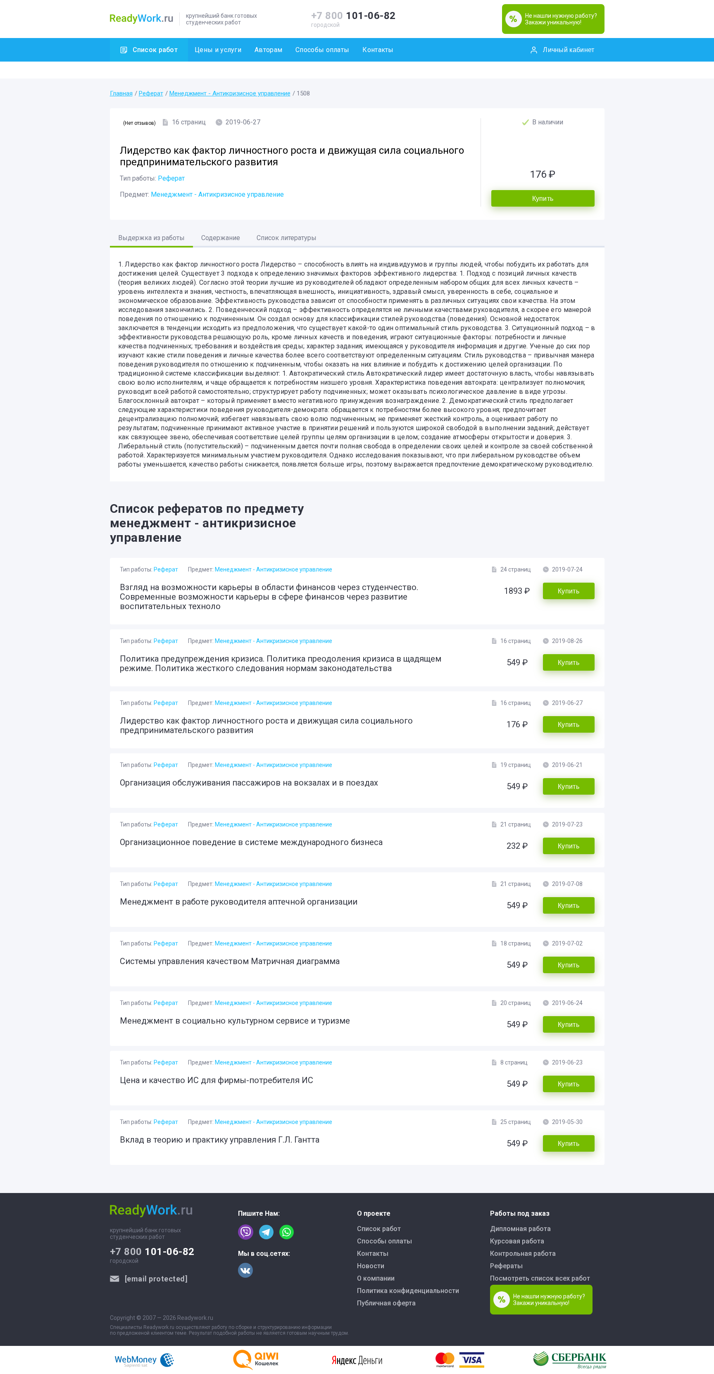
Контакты (377, 50)
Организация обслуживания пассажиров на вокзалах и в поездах (249, 783)
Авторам (268, 50)
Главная (121, 93)
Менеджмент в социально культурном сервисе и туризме (235, 1021)
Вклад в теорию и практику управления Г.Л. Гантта (219, 1140)
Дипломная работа (520, 1229)
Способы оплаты (322, 50)
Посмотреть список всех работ (540, 1278)
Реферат (151, 93)
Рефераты (506, 1266)
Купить (543, 198)
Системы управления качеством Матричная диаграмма (230, 961)
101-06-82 (353, 15)
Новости (370, 1266)
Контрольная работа (523, 1253)
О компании (376, 1278)
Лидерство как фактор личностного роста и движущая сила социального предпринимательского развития (266, 725)
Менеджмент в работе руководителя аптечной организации (238, 902)
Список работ (155, 50)
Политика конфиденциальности (408, 1291)
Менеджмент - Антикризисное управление (229, 93)
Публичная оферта (386, 1303)
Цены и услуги (218, 50)
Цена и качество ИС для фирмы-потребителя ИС (216, 1080)
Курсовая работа (517, 1241)
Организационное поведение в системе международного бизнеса (251, 842)
